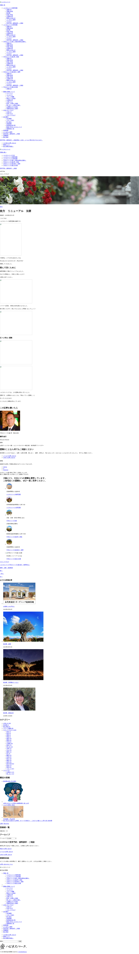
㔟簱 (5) (8, 736)
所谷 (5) (8, 731)
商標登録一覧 (10, 128)
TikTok (5, 467)
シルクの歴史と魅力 (9, 805)
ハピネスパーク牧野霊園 (10, 8)
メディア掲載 (10, 96)
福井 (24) (8, 738)
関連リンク (6, 144)
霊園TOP (9, 9)
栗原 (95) (8, 767)
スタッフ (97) (10, 768)
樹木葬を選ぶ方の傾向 (9, 781)
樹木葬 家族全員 (8, 713)
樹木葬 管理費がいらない (11, 682)
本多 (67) (8, 757)
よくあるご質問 (10, 19)
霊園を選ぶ (3, 152)
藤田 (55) (8, 755)
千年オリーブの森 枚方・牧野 (11, 72)
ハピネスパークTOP (9, 155)
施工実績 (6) (6, 726)
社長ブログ (9, 113)
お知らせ (9, 112)
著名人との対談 (10, 98)
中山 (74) (8, 750)
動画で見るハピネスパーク (14, 127)
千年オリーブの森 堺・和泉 (11, 56)
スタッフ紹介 (10, 120)
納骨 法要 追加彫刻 (6, 567)
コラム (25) (6, 770)
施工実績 (5, 137)
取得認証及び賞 (10, 125)
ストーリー (9, 93)
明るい (28, 564)
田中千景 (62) (10, 763)
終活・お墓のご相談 (12, 103)
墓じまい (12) (10, 773)
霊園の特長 (9, 11)
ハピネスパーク (4, 564)
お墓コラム (9, 101)
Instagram (5, 470)
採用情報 (5, 130)
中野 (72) (8, 748)
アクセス (9, 21)
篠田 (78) (8, 760)
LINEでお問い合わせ (9, 457)
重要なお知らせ (10, 18)
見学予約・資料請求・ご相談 (14, 23)
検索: (1, 941)
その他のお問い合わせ (9, 143)
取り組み (9, 122)
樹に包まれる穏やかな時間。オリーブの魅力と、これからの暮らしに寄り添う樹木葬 (27, 820)
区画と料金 (9, 14)
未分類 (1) (6, 725)
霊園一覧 (2, 5)
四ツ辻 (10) (9, 747)
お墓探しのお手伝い (9, 606)
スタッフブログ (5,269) (9, 730)
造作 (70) (8, 762)
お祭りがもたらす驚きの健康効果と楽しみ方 (16, 803)
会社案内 (5, 117)
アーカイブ (3, 838)
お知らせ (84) (7, 723)
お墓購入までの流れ (12, 107)
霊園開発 (5, 135)
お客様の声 (9, 16)
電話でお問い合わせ (6, 848)
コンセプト (9, 95)
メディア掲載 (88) (8, 728)
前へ (1, 570)
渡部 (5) (8, 735)
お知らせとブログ (8, 110)
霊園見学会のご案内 (12, 108)
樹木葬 (8, 13)
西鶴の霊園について (9, 91)
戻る (1, 206)
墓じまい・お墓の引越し (13, 105)
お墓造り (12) (10, 772)
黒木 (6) (8, 733)
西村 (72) (8, 752)
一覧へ (2, 573)
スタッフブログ (10, 115)
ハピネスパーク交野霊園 (10, 24)
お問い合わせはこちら (6, 864)
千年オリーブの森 (11, 520)
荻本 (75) (8, 765)
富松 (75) (8, 745)
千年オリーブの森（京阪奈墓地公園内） (14, 41)
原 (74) (8, 753)
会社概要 (9, 118)
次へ (1, 576)
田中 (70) (8, 758)
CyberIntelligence (22, 951)
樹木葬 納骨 (7, 644)
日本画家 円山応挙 (9, 819)
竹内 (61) (8, 741)
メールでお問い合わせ (9, 456)
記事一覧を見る (4, 823)
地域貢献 (9, 123)
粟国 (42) (8, 740)
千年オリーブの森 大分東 (10, 87)
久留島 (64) (9, 743)
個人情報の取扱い (8, 146)
